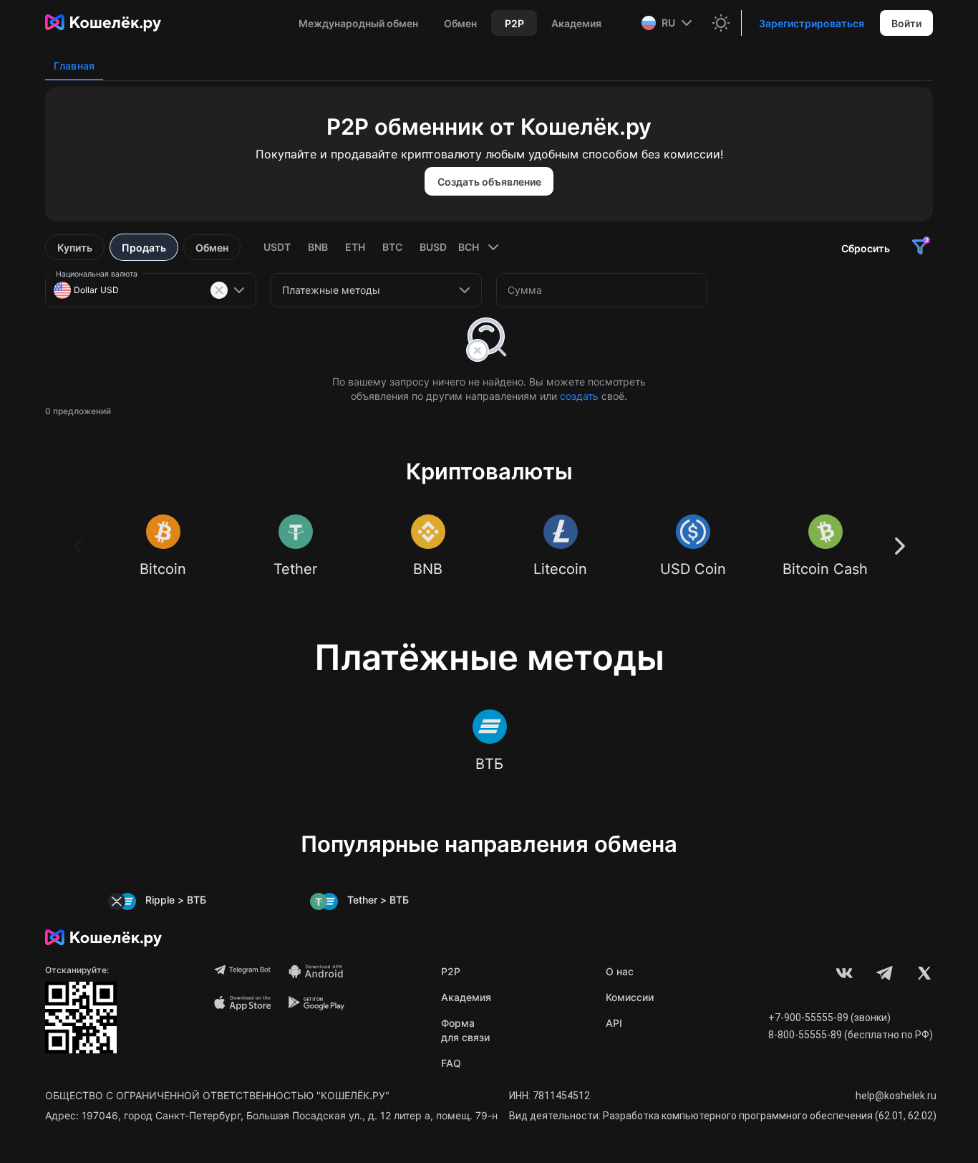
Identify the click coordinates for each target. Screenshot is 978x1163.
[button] (668, 23)
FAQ (451, 1063)
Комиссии (630, 997)
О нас (620, 971)
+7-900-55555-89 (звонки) (829, 1017)
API (614, 1023)
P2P (450, 971)
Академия (466, 997)
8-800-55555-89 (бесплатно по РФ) (850, 1034)
